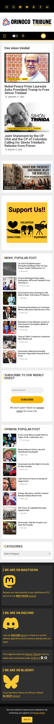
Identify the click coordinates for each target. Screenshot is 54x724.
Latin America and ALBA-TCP (19, 128)
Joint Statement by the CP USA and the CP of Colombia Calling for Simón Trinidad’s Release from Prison (25, 141)
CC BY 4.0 (35, 658)
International (14, 79)
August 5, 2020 (15, 150)
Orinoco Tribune (32, 654)
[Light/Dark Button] (15, 35)
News (25, 79)
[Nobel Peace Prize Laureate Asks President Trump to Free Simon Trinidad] (27, 68)
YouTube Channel (39, 36)
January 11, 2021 (16, 97)
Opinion (36, 128)
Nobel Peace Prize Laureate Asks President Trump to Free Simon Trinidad (26, 90)
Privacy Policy (39, 713)
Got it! (27, 720)
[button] (4, 37)
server (19, 635)
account (26, 596)
